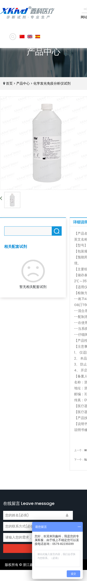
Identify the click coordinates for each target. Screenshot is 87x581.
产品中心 (23, 83)
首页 (9, 83)
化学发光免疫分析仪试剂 (52, 83)
